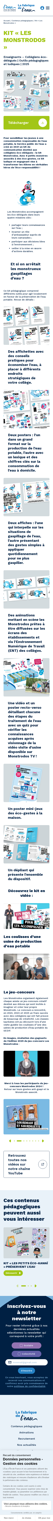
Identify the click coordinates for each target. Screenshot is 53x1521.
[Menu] (47, 8)
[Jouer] (26, 916)
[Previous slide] (10, 1141)
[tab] (14, 1140)
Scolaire (28, 1345)
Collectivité (28, 1353)
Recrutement (26, 1438)
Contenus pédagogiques (22, 21)
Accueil (7, 21)
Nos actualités (26, 1444)
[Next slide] (43, 1141)
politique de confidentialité (29, 1386)
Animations (26, 1432)
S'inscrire (26, 1370)
